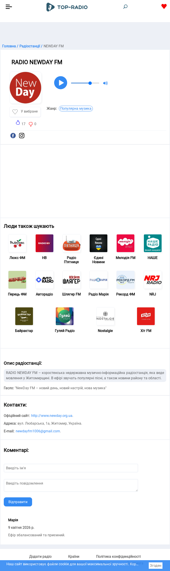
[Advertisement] (85, 33)
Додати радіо (40, 556)
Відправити (17, 502)
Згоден (155, 565)
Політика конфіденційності (118, 556)
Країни (73, 556)
